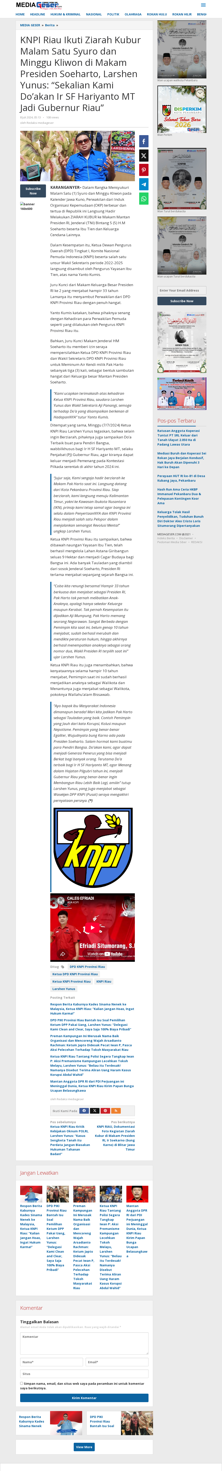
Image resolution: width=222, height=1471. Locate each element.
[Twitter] (95, 1111)
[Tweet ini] (144, 155)
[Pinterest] (105, 1111)
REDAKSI (196, 542)
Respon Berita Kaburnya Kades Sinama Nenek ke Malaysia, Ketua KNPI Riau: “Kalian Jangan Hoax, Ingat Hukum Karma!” (92, 1008)
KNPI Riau (103, 981)
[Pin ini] (144, 170)
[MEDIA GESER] (39, 5)
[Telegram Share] (144, 184)
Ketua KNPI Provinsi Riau (71, 981)
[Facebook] (84, 1111)
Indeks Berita (166, 538)
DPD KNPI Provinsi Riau (87, 967)
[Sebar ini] (144, 141)
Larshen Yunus (63, 989)
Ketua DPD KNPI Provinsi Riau (75, 974)
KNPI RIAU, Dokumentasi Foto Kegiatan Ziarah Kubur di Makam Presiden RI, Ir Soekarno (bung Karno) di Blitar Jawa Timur (115, 1135)
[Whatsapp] (144, 198)
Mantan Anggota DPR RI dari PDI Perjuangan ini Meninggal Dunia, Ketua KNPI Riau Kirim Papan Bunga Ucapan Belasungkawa (92, 1086)
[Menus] (203, 5)
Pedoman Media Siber (172, 542)
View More (84, 1447)
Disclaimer (186, 538)
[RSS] (116, 1111)
